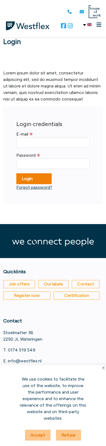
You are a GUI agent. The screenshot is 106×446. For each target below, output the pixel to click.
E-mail (22, 134)
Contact (85, 284)
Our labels (53, 284)
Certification (76, 295)
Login (27, 178)
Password (26, 155)
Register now (27, 295)
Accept (37, 435)
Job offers (19, 284)
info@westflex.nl (25, 360)
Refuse (68, 435)
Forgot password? (34, 187)
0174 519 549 (21, 350)
